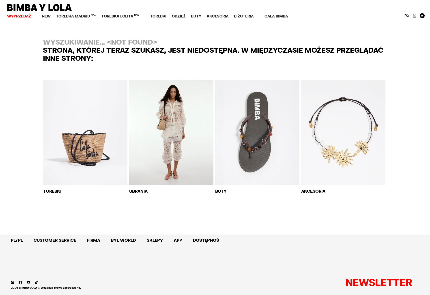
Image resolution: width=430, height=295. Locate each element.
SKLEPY (155, 240)
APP (178, 240)
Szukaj (406, 15)
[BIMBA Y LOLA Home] (39, 10)
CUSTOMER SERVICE (55, 240)
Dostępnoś (206, 240)
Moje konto (414, 15)
